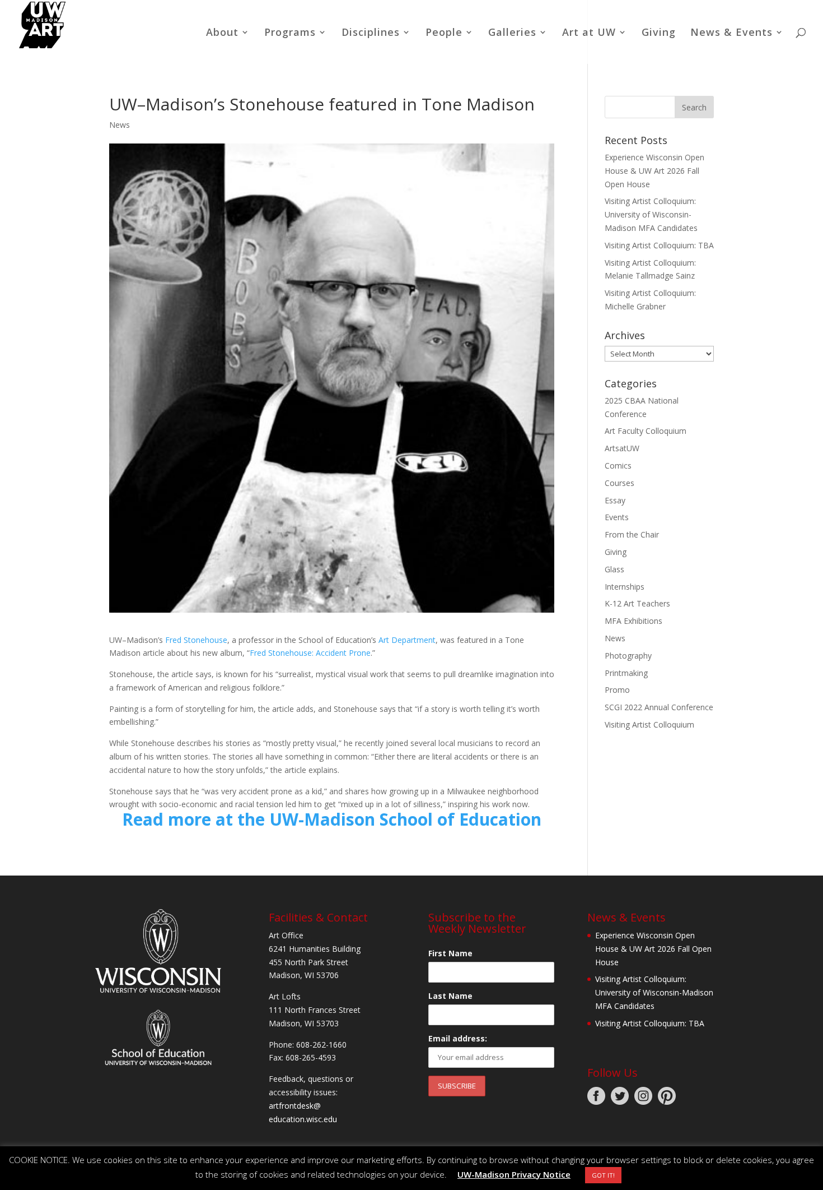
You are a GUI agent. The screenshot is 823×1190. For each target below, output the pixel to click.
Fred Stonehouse (196, 640)
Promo (617, 689)
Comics (618, 465)
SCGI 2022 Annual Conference (659, 707)
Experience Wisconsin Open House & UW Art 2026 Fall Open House (654, 170)
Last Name (450, 995)
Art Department (407, 640)
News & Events (731, 33)
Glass (614, 569)
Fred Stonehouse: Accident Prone (310, 652)
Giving (659, 33)
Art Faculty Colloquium (645, 430)
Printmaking (626, 673)
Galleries (512, 33)
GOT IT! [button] (603, 1175)
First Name (450, 953)
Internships (624, 586)
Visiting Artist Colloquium (649, 724)
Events (617, 517)
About (222, 33)
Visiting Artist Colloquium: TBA (659, 245)
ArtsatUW (622, 448)
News (119, 124)
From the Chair (632, 534)
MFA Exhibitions (633, 620)
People (443, 33)
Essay (615, 500)
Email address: (457, 1038)
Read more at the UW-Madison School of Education (331, 819)
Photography (628, 655)
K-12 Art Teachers (637, 603)
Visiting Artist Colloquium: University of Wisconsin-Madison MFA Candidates (651, 214)
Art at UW (589, 33)
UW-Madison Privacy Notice (514, 1174)
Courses (619, 483)
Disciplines (371, 33)
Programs (290, 33)
